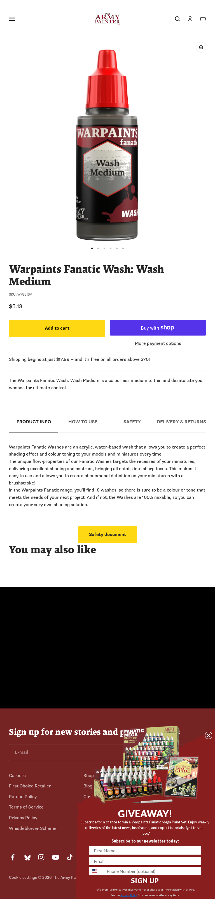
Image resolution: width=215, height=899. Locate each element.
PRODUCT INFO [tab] (34, 422)
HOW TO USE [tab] (82, 422)
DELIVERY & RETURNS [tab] (181, 422)
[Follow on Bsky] (27, 857)
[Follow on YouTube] (55, 857)
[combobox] (96, 871)
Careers (17, 775)
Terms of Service (26, 807)
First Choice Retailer (30, 786)
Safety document (107, 534)
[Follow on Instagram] (41, 857)
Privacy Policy (23, 818)
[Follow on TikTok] (70, 857)
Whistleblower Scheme (33, 828)
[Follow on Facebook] (13, 857)
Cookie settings (23, 877)
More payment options (158, 343)
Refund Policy (23, 797)
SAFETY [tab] (132, 422)
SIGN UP (145, 881)
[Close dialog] (208, 735)
